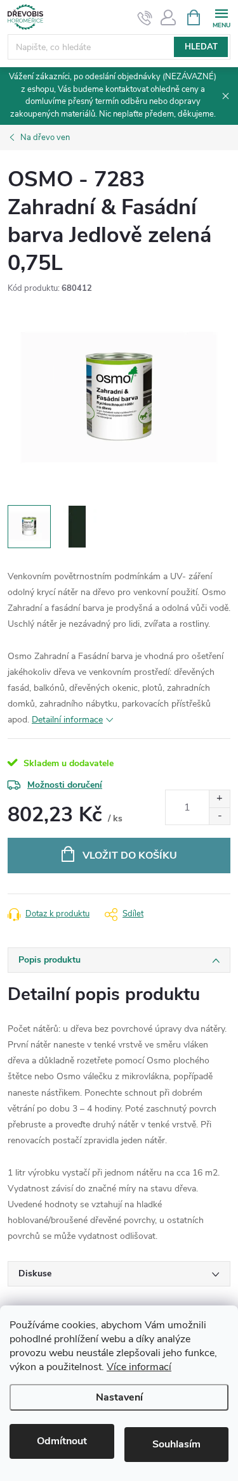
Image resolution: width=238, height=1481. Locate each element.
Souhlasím (176, 1444)
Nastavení (119, 1397)
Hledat (201, 47)
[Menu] (221, 17)
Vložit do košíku (130, 855)
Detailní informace (67, 720)
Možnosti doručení (64, 785)
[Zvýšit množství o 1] (219, 798)
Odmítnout (62, 1441)
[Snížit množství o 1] (219, 815)
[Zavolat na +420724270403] (145, 18)
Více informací (139, 1367)
